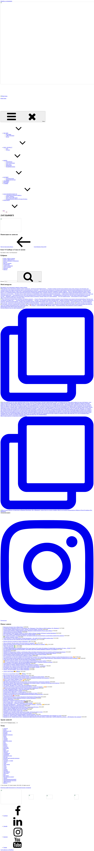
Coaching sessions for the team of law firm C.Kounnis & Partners (17, 713)
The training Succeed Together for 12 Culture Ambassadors (16, 668)
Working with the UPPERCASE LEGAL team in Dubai (15, 708)
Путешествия (6, 264)
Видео (7, 136)
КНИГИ (5, 160)
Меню (43, 121)
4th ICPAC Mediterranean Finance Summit (12, 690)
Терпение (5, 770)
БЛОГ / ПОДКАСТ (7, 147)
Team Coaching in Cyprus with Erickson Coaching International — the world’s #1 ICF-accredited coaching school (28, 638)
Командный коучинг (11, 179)
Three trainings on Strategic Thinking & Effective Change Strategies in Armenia (20, 664)
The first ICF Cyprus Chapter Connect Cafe (12, 710)
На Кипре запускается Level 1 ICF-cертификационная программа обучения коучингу (23, 694)
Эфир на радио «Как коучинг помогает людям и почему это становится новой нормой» (23, 676)
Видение (5, 732)
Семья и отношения (8, 265)
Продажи (5, 757)
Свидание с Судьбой (8, 760)
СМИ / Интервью (10, 135)
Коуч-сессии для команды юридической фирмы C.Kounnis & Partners (19, 714)
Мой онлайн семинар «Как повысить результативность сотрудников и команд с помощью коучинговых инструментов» (31, 683)
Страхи (5, 766)
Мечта (4, 749)
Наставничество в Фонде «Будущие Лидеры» (16, 199)
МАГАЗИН (6, 182)
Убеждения (6, 773)
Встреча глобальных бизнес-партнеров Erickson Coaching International (19, 698)
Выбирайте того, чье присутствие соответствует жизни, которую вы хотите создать (23, 711)
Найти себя (6, 750)
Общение (5, 752)
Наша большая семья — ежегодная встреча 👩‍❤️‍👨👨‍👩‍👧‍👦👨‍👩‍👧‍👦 (15, 701)
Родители (5, 759)
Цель (4, 774)
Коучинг (5, 262)
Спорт (4, 765)
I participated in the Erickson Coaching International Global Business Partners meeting (22, 696)
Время (4, 736)
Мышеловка (9, 165)
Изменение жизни (7, 740)
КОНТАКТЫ (6, 200)
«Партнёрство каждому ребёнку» (14, 195)
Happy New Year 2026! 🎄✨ (10, 645)
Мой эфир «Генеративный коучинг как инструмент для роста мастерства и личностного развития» (26, 681)
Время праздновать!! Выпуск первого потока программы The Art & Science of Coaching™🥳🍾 (25, 644)
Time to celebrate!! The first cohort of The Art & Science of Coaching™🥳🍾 (20, 643)
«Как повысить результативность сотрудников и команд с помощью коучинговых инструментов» (26, 678)
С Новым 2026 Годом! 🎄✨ (10, 647)
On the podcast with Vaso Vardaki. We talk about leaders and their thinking (19, 659)
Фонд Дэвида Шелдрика (12, 197)
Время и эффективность (9, 259)
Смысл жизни (6, 764)
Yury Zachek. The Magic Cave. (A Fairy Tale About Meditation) (17, 685)
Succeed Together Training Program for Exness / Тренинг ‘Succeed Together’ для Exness (23, 629)
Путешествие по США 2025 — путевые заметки (14, 691)
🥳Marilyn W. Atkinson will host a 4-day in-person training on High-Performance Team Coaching (24, 660)
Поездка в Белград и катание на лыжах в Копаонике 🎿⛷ (16, 641)
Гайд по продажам (10, 163)
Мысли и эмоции (7, 263)
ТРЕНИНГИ (6, 181)
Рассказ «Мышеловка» (8, 699)
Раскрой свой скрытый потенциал (11, 758)
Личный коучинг (10, 178)
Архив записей (4, 722)
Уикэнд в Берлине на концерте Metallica (12, 632)
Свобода (5, 762)
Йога (4, 742)
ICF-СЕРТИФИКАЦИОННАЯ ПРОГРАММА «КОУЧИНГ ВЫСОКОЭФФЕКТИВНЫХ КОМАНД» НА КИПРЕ (30, 649)
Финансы (5, 268)
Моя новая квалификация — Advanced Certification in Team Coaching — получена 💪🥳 (23, 704)
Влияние (5, 733)
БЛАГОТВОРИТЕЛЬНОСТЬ (10, 194)
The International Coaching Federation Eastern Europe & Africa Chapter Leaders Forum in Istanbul (25, 654)
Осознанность (6, 753)
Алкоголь (5, 728)
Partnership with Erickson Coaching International (14, 705)
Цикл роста (8, 164)
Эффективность (7, 781)
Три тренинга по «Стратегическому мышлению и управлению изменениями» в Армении (24, 665)
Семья (4, 763)
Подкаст (8, 149)
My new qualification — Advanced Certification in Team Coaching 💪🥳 (19, 703)
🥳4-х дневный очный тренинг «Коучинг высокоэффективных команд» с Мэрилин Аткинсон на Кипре (27, 662)
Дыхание (5, 738)
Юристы (5, 269)
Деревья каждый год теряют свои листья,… (13, 684)
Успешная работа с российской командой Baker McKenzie (16, 663)
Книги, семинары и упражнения (11, 260)
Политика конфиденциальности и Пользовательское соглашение (16, 787)
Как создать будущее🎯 (8, 695)
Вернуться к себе (7, 731)
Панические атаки (7, 755)
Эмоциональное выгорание (9, 779)
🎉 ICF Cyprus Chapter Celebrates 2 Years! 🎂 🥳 (14, 679)
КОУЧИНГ (6, 177)
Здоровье (5, 739)
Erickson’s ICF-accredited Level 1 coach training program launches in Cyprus (20, 693)
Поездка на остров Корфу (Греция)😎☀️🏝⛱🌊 (14, 673)
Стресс (5, 768)
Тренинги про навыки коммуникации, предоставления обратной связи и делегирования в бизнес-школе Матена (29, 653)
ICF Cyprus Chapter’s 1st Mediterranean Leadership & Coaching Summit (19, 634)
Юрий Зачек (3, 98)
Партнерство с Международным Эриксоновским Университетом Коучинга (21, 707)
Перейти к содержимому (6, 1)
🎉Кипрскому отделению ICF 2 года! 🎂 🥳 (13, 680)
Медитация (6, 748)
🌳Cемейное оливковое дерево (10, 637)
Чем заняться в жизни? (8, 776)
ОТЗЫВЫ (5, 183)
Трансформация (7, 650)
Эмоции (5, 778)
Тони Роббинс (6, 771)
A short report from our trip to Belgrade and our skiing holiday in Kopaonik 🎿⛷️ (21, 639)
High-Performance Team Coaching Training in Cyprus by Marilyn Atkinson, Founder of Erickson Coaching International (29, 633)
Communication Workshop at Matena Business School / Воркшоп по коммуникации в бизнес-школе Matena (27, 630)
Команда (5, 744)
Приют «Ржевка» (10, 196)
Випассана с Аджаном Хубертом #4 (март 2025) (14, 700)
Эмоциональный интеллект (9, 780)
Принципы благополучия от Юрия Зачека (13, 627)
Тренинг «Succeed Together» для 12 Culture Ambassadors (16, 669)
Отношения (6, 754)
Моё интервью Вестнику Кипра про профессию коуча (16, 675)
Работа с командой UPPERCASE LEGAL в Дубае (15, 709)
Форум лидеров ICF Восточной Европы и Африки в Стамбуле (18, 655)
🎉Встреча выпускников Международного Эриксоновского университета (20, 688)
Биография (8, 134)
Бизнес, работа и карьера (9, 258)
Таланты (5, 769)
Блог (7, 148)
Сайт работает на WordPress (7, 849)
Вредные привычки (8, 734)
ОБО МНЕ (5, 133)
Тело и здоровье (7, 267)
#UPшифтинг (9, 161)
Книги (4, 743)
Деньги (5, 737)
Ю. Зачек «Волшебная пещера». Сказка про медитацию (16, 689)
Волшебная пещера (10, 166)
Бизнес (5, 729)
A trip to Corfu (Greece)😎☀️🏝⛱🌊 (11, 671)
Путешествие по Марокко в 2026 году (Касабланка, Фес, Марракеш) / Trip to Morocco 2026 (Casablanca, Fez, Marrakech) (31, 628)
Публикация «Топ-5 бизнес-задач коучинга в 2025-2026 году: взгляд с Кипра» (21, 667)
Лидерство (5, 747)
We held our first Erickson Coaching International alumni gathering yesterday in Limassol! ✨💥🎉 (25, 686)
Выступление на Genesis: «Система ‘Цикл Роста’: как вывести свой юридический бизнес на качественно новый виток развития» (33, 635)
